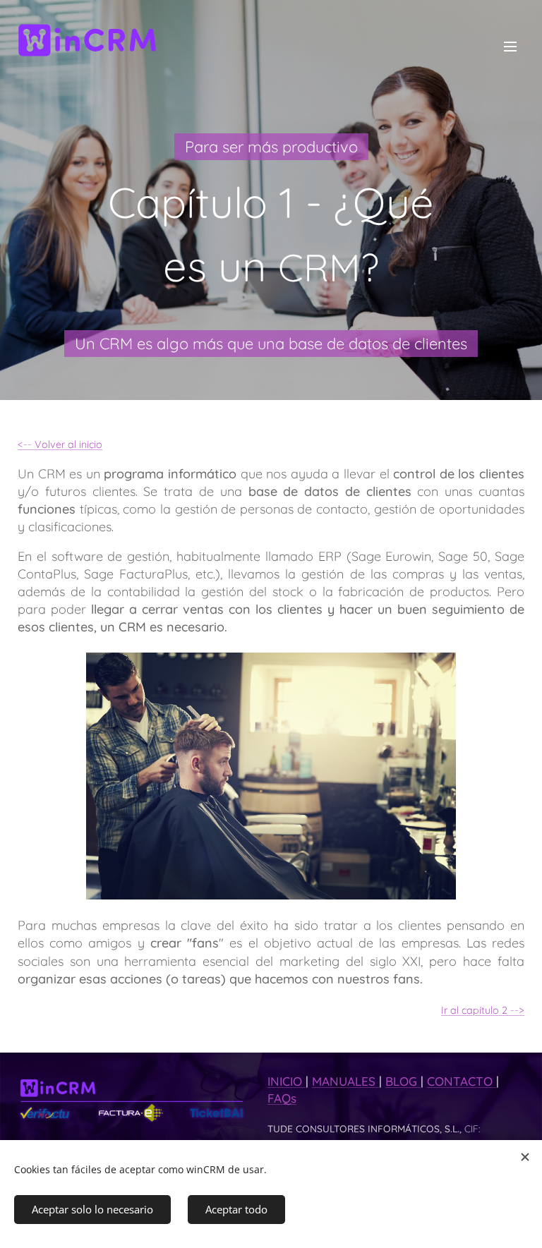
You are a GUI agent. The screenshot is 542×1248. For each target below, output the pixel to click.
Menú (510, 46)
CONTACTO (461, 1081)
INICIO (286, 1081)
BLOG (403, 1081)
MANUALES (345, 1081)
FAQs (281, 1098)
